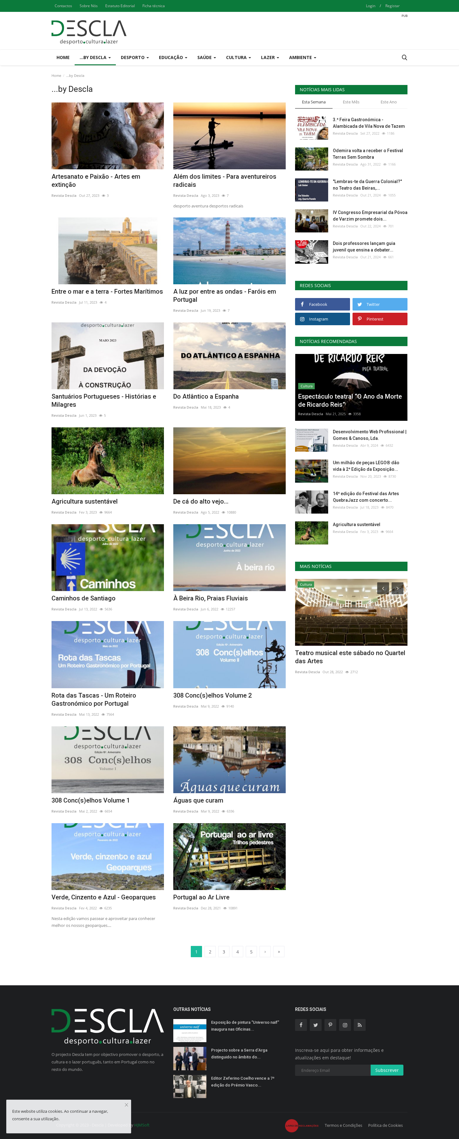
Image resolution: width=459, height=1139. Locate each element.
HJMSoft (142, 1125)
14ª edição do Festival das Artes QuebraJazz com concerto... (366, 497)
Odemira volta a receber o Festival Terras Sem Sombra (368, 154)
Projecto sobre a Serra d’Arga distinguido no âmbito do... (239, 1053)
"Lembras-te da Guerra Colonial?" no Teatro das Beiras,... (367, 185)
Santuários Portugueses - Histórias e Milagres (104, 400)
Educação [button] (171, 57)
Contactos (63, 5)
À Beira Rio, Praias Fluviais (210, 598)
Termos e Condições (343, 1125)
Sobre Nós (89, 5)
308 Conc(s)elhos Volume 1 (91, 800)
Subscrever (387, 1070)
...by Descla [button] (94, 57)
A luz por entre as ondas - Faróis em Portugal (224, 295)
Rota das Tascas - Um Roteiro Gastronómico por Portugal (94, 699)
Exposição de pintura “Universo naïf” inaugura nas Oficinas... (245, 1026)
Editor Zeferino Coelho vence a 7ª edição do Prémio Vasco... (242, 1081)
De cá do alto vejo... (201, 501)
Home (63, 57)
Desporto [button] (133, 57)
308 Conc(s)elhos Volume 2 (212, 695)
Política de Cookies (385, 1125)
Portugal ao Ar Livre (201, 897)
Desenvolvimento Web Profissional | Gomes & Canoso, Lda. (370, 435)
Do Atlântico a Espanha (206, 396)
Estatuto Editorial (120, 5)
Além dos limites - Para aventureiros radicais (224, 180)
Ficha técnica (153, 5)
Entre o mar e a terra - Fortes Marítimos (107, 291)
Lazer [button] (268, 57)
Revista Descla (64, 195)
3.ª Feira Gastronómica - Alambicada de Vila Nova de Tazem (369, 123)
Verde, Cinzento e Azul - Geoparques (104, 897)
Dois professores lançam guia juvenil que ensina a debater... (364, 246)
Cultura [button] (237, 57)
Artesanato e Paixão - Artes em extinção (96, 180)
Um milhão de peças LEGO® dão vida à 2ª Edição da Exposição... (366, 466)
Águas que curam (198, 800)
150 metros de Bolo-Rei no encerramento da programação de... (346, 657)
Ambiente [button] (301, 57)
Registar (392, 5)
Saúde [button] (205, 57)
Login (370, 5)
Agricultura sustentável (85, 501)
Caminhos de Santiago (84, 598)
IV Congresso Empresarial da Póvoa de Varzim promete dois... (370, 215)
